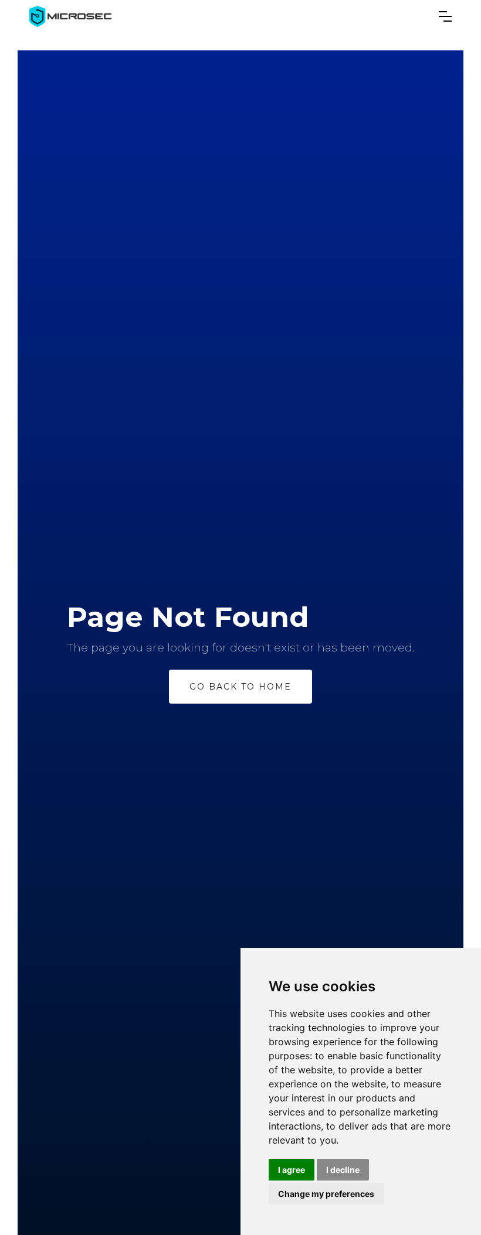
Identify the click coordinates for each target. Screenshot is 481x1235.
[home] (70, 16)
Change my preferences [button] (326, 1194)
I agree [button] (291, 1170)
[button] (445, 16)
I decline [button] (343, 1170)
